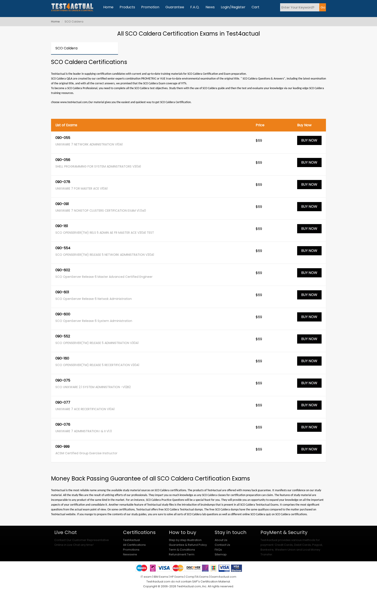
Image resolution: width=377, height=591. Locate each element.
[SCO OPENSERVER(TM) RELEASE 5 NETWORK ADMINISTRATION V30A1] (309, 252)
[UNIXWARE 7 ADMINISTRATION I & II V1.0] (309, 429)
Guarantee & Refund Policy (188, 545)
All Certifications (134, 545)
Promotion (150, 7)
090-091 (62, 204)
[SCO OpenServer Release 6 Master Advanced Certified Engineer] (309, 274)
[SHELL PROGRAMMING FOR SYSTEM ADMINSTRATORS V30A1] (309, 164)
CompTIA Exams (197, 577)
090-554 (62, 248)
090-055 (62, 138)
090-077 (62, 403)
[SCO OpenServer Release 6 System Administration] (309, 318)
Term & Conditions (182, 550)
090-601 (62, 292)
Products (127, 7)
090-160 (62, 358)
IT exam (146, 577)
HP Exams (177, 577)
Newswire (130, 554)
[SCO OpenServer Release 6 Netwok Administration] (309, 296)
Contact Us (222, 545)
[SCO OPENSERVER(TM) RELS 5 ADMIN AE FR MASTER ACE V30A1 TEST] (309, 230)
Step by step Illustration (185, 540)
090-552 (62, 336)
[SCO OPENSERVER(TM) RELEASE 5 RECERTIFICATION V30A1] (309, 363)
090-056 (62, 160)
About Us (221, 540)
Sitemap (221, 554)
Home (108, 7)
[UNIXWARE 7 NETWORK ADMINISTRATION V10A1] (309, 142)
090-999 (62, 447)
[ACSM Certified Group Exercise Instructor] (309, 451)
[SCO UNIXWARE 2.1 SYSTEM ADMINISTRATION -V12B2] (309, 385)
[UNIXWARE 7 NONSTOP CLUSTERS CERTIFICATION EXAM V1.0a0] (309, 208)
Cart (255, 7)
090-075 (62, 380)
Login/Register (233, 7)
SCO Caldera (66, 48)
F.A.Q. (194, 7)
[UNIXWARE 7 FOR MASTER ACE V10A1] (309, 186)
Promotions (131, 550)
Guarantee (174, 7)
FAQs (218, 550)
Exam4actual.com (223, 577)
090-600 (62, 314)
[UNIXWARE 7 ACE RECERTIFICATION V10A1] (309, 407)
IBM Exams (161, 577)
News (210, 7)
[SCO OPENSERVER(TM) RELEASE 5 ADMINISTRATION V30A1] (309, 340)
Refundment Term (181, 554)
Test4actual (131, 540)
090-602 (62, 270)
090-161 (61, 226)
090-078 (62, 182)
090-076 (62, 425)
